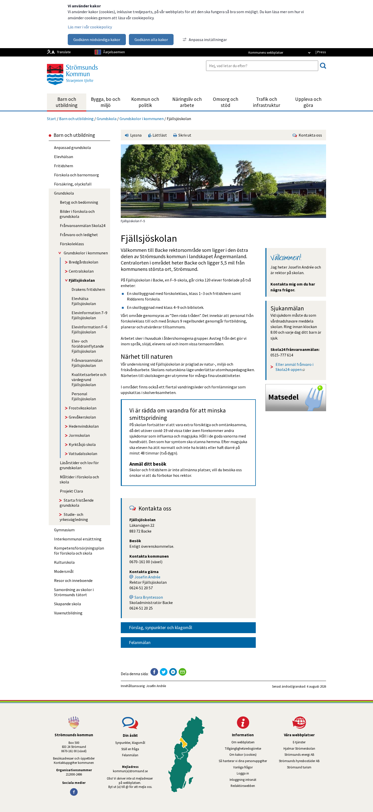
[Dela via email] (182, 672)
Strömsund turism (306, 767)
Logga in (243, 773)
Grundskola (106, 118)
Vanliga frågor (243, 767)
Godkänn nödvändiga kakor (96, 39)
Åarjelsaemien (114, 52)
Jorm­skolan (79, 435)
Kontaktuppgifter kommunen (74, 763)
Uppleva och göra (308, 102)
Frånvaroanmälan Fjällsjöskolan (87, 363)
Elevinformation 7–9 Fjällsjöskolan (89, 315)
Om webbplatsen (243, 742)
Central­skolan (81, 271)
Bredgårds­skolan (83, 262)
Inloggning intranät (250, 780)
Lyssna (135, 135)
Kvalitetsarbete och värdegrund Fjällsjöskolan (89, 379)
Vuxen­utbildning (68, 612)
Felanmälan (139, 642)
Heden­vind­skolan (84, 426)
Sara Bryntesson (148, 597)
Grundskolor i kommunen (142, 118)
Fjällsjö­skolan (82, 280)
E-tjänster (309, 742)
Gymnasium (64, 529)
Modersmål (64, 571)
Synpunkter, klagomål (130, 743)
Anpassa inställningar (208, 39)
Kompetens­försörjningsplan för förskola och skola (79, 550)
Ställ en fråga (130, 749)
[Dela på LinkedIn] (173, 672)
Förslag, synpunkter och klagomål (160, 627)
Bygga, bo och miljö (105, 102)
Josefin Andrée (147, 576)
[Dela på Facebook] (154, 672)
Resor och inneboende (73, 580)
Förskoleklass (72, 243)
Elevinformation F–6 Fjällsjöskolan (89, 329)
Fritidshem (63, 165)
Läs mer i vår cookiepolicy (90, 26)
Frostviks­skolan (82, 407)
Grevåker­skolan (82, 417)
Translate (64, 52)
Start (51, 118)
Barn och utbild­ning (66, 102)
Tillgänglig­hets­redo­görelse (243, 748)
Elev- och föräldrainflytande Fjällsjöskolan (88, 346)
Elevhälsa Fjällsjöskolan (84, 301)
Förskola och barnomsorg (76, 174)
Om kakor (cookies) (243, 754)
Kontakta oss (309, 135)
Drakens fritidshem (88, 289)
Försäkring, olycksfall (73, 183)
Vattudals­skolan (83, 453)
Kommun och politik (145, 102)
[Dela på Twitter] (163, 672)
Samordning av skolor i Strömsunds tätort (74, 592)
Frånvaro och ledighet (79, 234)
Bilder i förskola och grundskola (77, 214)
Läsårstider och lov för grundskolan (79, 465)
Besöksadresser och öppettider (74, 758)
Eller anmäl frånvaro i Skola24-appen (295, 367)
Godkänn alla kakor (151, 39)
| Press (320, 52)
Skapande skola (67, 603)
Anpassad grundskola (72, 147)
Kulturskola (64, 562)
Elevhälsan (63, 156)
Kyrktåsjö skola (82, 444)
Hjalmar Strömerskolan (304, 748)
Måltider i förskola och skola (79, 479)
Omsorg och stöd (225, 102)
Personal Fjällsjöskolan (84, 396)
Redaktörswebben (243, 786)
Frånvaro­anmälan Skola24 (82, 225)
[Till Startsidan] (72, 86)
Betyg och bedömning (79, 202)
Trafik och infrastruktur (266, 102)
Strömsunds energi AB (305, 754)
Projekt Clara (71, 491)
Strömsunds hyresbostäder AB (302, 761)
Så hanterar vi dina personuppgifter (243, 761)
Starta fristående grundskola (77, 503)
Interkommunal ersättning (77, 538)
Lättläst (159, 135)
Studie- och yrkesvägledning (74, 517)
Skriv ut (184, 135)
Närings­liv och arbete (187, 102)
